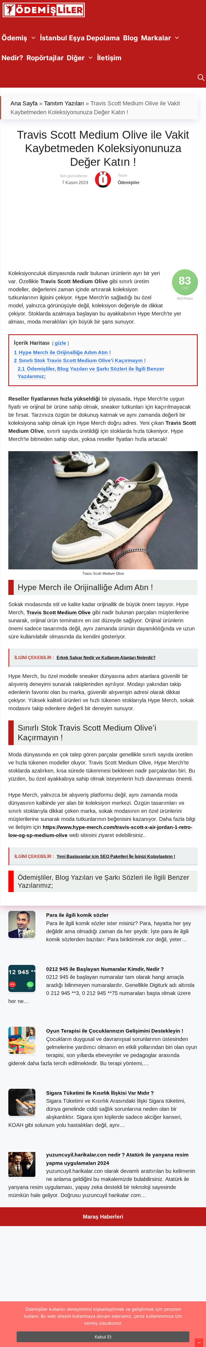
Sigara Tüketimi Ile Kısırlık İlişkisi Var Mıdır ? (100, 1093)
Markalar (156, 38)
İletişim (109, 58)
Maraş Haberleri (103, 1217)
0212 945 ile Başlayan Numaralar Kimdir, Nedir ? (105, 969)
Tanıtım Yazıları (64, 103)
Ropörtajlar (45, 58)
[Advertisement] (103, 225)
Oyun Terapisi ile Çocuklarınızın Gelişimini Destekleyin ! (114, 1031)
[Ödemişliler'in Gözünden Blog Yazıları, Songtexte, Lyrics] (44, 10)
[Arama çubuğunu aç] (201, 78)
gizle (60, 343)
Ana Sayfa (24, 103)
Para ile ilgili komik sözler (77, 915)
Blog (130, 38)
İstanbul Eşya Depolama (80, 38)
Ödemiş (14, 38)
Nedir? (12, 58)
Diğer (76, 58)
